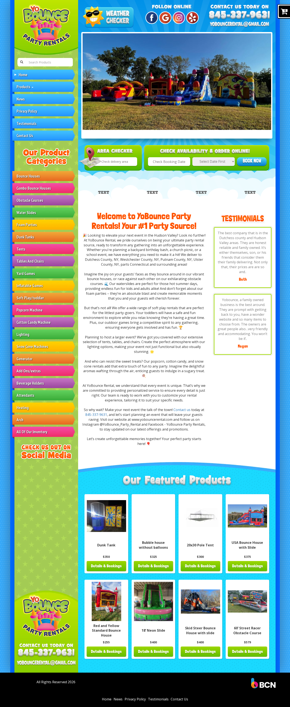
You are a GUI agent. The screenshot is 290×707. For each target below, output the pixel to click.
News (21, 99)
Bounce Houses (28, 176)
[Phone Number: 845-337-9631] (46, 653)
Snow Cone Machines (32, 346)
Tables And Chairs (30, 261)
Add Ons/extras (29, 370)
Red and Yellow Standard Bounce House (106, 630)
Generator (24, 358)
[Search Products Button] (21, 62)
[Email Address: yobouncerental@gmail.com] (46, 663)
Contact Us (25, 135)
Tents (21, 249)
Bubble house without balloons (153, 545)
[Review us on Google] (164, 17)
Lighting (23, 334)
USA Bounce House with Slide (247, 545)
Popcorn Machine (29, 310)
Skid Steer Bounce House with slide (200, 630)
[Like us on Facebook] (151, 17)
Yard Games (26, 273)
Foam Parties (27, 224)
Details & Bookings (106, 566)
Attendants (25, 395)
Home (23, 74)
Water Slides (26, 212)
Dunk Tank (106, 545)
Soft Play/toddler (30, 297)
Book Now (252, 161)
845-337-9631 (96, 414)
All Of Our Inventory (32, 431)
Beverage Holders (30, 383)
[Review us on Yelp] (191, 17)
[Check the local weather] (109, 17)
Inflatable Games (30, 285)
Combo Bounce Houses (34, 188)
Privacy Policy (27, 111)
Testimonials (27, 123)
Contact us (181, 409)
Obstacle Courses (30, 200)
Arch (20, 419)
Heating (23, 407)
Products (24, 86)
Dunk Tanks (25, 237)
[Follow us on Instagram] (178, 17)
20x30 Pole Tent (200, 545)
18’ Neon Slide (153, 630)
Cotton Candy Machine (34, 322)
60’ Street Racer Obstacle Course (247, 630)
